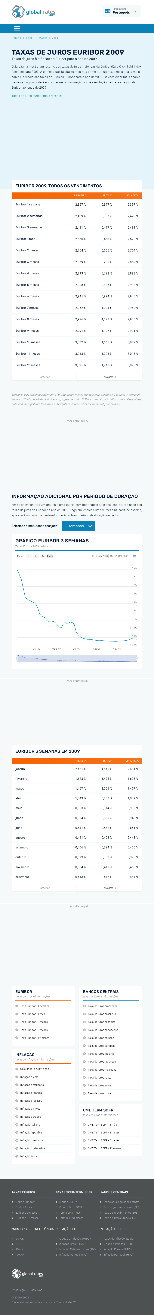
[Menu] (17, 28)
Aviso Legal (19, 1289)
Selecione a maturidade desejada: (35, 526)
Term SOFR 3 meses (71, 1217)
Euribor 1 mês (25, 239)
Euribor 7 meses (27, 307)
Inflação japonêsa (31, 1132)
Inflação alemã (29, 1077)
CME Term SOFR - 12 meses (104, 1148)
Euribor (27, 38)
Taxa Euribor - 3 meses (34, 1022)
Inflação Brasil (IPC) (71, 1243)
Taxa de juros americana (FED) (121, 1207)
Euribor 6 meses (27, 296)
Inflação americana (32, 1085)
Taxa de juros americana (103, 1006)
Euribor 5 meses (27, 285)
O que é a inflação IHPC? (118, 1243)
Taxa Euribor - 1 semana (35, 1006)
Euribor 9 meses (27, 330)
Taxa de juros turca (99, 1093)
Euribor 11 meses (27, 353)
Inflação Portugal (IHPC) (118, 1254)
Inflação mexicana (31, 1140)
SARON (19, 1238)
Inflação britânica (31, 1093)
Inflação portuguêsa (32, 1148)
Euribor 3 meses (27, 262)
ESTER (19, 1243)
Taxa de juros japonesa (102, 1061)
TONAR (19, 1254)
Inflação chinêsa (30, 1108)
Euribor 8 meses (27, 319)
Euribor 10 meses (27, 342)
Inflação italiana (30, 1124)
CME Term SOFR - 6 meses (103, 1140)
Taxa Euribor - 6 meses (34, 1030)
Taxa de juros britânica (102, 1022)
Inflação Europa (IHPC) (117, 1249)
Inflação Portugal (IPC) (73, 1254)
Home (15, 38)
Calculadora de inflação (34, 1069)
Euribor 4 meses (27, 273)
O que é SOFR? (68, 1201)
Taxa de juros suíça (99, 1085)
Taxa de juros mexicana (102, 1069)
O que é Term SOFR (70, 1207)
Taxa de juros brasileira (102, 1014)
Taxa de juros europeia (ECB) (120, 1217)
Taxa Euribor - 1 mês (32, 1014)
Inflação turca (28, 1156)
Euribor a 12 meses (26, 1217)
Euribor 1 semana (28, 204)
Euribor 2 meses (27, 250)
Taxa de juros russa (100, 1077)
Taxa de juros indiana (101, 1053)
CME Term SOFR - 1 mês (102, 1124)
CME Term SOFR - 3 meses (103, 1132)
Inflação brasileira (31, 1100)
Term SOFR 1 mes (70, 1212)
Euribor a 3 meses (26, 1212)
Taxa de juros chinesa (101, 1038)
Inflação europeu (30, 1116)
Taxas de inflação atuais (118, 1238)
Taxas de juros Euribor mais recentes (37, 96)
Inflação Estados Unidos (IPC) (77, 1249)
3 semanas (75, 526)
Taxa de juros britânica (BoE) (120, 1212)
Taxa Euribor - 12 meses (34, 1038)
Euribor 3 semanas (29, 227)
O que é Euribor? (25, 1201)
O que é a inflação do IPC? (75, 1238)
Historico (42, 38)
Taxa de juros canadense (103, 1030)
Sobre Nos (36, 1289)
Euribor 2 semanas (28, 216)
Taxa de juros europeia (101, 1045)
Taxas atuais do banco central (121, 1201)
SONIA (19, 1249)
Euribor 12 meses (27, 365)
